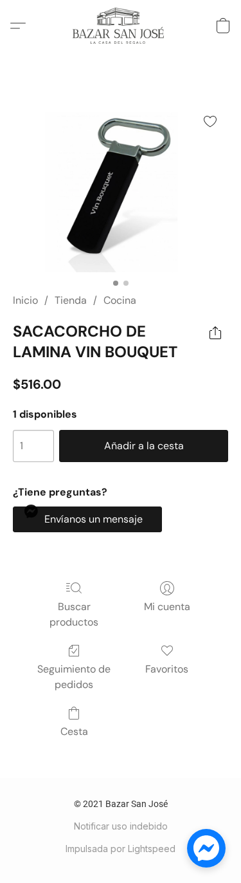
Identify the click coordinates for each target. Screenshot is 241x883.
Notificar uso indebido (121, 826)
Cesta (74, 731)
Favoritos (166, 669)
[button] (120, 25)
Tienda (71, 300)
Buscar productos (73, 614)
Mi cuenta (167, 606)
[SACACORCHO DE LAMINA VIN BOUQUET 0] (120, 187)
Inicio (25, 300)
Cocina (119, 300)
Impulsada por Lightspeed (120, 848)
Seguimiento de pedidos (74, 676)
